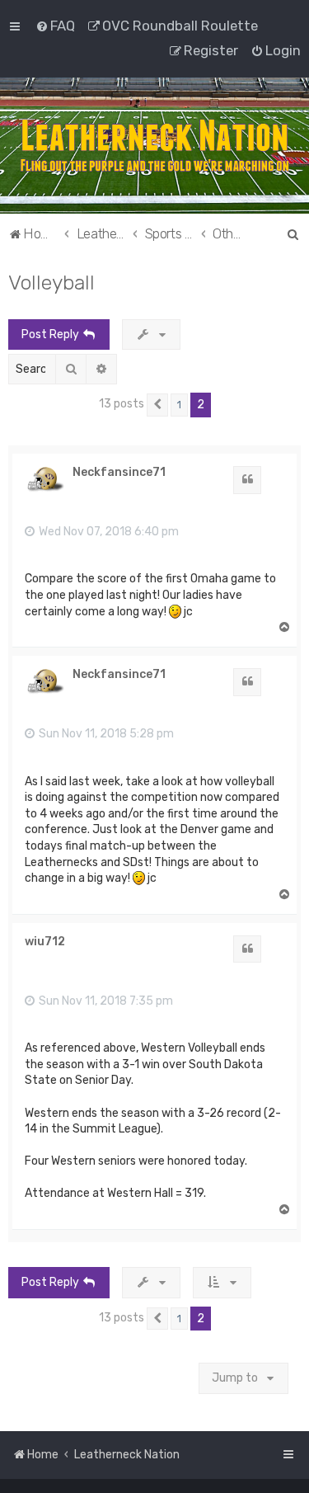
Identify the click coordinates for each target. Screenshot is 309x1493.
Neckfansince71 (119, 472)
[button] (157, 405)
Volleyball (51, 282)
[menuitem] (55, 25)
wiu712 (45, 942)
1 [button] (179, 404)
